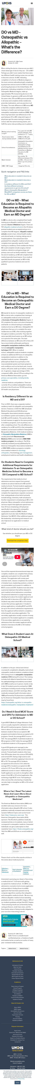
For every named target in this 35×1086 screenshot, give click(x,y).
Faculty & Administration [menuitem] (17, 997)
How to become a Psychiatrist (17, 870)
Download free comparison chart (17, 540)
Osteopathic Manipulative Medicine (14, 434)
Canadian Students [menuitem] (17, 971)
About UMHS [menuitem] (17, 1007)
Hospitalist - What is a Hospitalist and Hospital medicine (27, 870)
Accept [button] (17, 1082)
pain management (26, 453)
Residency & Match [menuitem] (17, 995)
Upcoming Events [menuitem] (17, 1034)
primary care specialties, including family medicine (15, 379)
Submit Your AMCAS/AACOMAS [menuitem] (17, 1032)
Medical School (12, 948)
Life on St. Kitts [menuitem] (17, 1013)
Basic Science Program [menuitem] (17, 986)
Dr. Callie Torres (18, 61)
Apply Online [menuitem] (17, 1030)
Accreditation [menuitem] (17, 993)
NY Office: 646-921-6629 (17, 1068)
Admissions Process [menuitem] (17, 965)
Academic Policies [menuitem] (17, 999)
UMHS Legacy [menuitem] (17, 1009)
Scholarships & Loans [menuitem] (17, 974)
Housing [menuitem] (17, 1016)
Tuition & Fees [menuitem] (17, 969)
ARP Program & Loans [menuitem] (17, 976)
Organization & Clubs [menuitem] (17, 1015)
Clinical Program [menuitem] (17, 988)
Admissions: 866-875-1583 (17, 1066)
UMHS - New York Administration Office (17, 1056)
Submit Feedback (17, 1063)
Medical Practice (24, 948)
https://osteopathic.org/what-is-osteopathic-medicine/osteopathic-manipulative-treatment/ (17, 703)
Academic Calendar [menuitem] (17, 992)
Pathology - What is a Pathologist (5, 870)
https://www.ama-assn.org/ (14, 815)
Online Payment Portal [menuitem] (17, 978)
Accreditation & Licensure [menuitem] (17, 1011)
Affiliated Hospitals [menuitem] (18, 990)
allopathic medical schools (13, 227)
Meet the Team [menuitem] (17, 967)
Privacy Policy (21, 1078)
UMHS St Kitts (15, 852)
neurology (22, 450)
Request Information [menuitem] (17, 1036)
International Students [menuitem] (17, 972)
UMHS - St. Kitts (17, 1054)
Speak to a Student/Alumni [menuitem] (17, 1038)
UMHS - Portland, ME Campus (17, 1057)
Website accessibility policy (17, 1061)
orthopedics (5, 453)
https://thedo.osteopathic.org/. (23, 829)
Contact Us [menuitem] (17, 1042)
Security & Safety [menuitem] (17, 1018)
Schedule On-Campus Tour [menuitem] (17, 1040)
